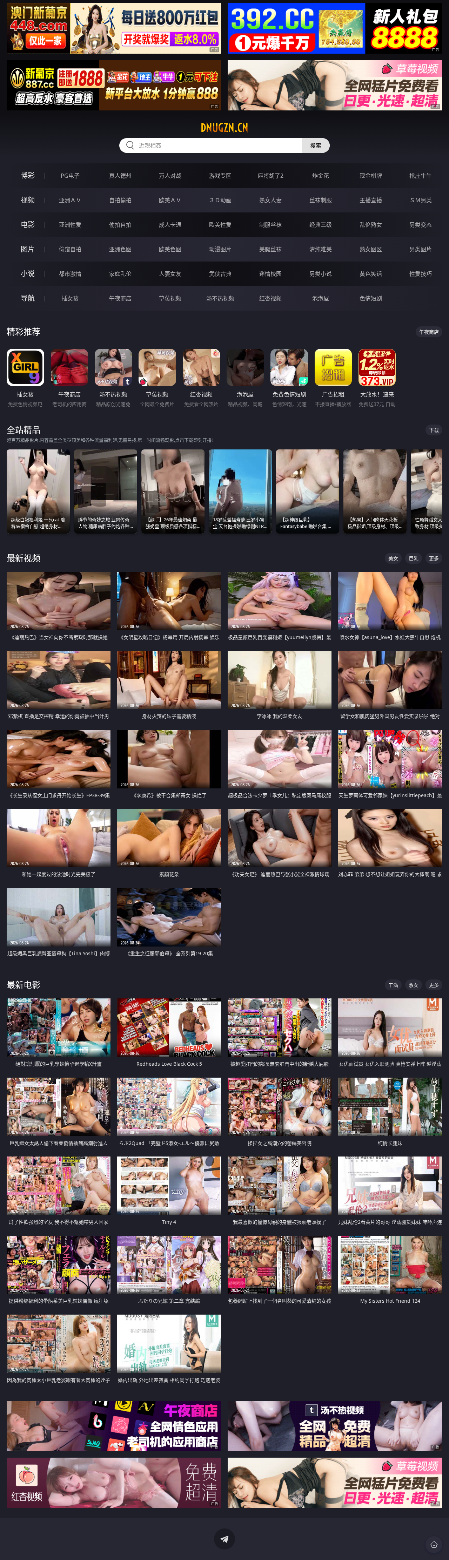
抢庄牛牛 (420, 175)
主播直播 (371, 200)
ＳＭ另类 (420, 200)
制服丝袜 (270, 225)
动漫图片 (220, 249)
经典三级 (320, 225)
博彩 (28, 175)
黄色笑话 (371, 274)
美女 (393, 558)
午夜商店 (120, 298)
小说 (28, 273)
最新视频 (23, 558)
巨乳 (413, 558)
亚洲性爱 (70, 225)
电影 (28, 224)
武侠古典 (220, 274)
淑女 (413, 985)
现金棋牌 (371, 175)
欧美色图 (170, 249)
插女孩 (70, 298)
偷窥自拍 (70, 249)
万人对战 (170, 175)
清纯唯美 (320, 249)
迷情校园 (270, 274)
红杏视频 (270, 298)
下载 (434, 430)
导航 (28, 298)
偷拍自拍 (120, 225)
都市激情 (70, 274)
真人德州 (120, 175)
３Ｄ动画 (220, 200)
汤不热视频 (220, 298)
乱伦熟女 (371, 225)
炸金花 (320, 175)
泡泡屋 (320, 298)
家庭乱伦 (120, 274)
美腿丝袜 (270, 249)
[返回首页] (433, 1544)
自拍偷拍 (120, 200)
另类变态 (420, 225)
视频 (28, 200)
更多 (434, 558)
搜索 (315, 145)
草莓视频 (170, 298)
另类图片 (420, 249)
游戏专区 (220, 175)
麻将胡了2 (270, 175)
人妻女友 (170, 274)
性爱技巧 (420, 274)
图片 (28, 249)
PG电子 (70, 175)
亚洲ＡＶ (70, 200)
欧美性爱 (220, 225)
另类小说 (320, 274)
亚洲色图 (120, 249)
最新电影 (23, 984)
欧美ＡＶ (170, 200)
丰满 (393, 985)
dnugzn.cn (224, 128)
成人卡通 (170, 225)
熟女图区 (371, 249)
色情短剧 (371, 298)
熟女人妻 (270, 200)
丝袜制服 (320, 200)
